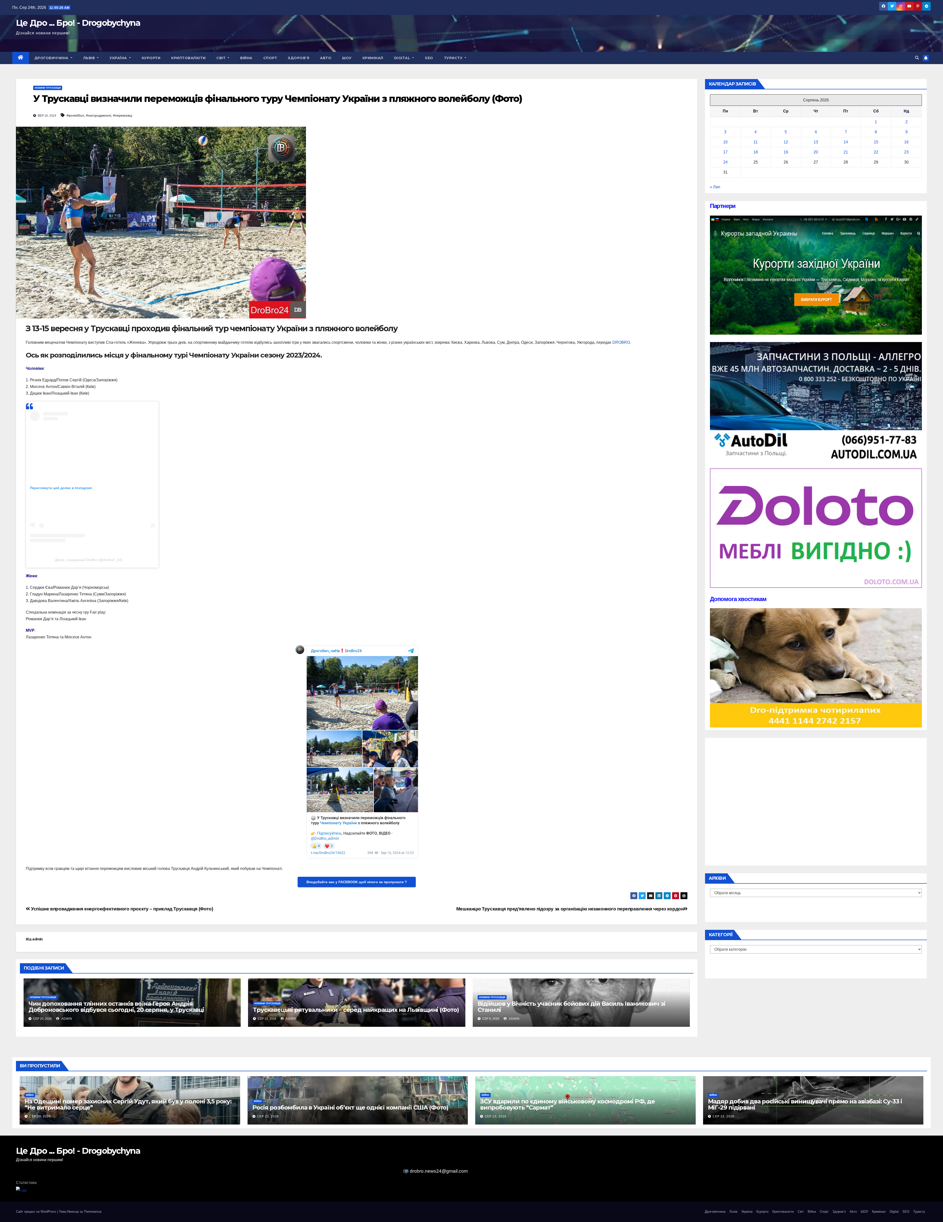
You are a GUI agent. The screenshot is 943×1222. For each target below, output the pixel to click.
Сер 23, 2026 (40, 1116)
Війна (246, 58)
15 (876, 142)
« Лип (715, 187)
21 (846, 152)
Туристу (454, 58)
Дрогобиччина (52, 58)
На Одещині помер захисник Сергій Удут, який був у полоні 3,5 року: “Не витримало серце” (128, 1104)
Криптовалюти (188, 58)
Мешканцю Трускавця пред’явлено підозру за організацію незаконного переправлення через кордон (570, 908)
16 (906, 142)
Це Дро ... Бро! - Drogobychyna (78, 23)
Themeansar (92, 1211)
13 (816, 142)
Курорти (151, 58)
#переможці (122, 115)
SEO (429, 58)
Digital (402, 58)
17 (725, 152)
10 (725, 142)
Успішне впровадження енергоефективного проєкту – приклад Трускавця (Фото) (121, 908)
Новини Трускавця (48, 87)
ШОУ (347, 58)
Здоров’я (298, 58)
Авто (325, 58)
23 (906, 152)
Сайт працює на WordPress (36, 1211)
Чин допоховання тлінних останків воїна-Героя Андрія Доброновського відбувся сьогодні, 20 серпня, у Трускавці (116, 1006)
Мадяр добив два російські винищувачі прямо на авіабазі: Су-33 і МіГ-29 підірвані (805, 1104)
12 (786, 142)
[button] (917, 58)
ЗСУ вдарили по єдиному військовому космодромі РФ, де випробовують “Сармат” (567, 1104)
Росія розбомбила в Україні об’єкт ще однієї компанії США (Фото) (350, 1107)
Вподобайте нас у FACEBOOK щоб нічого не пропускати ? (356, 882)
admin (37, 939)
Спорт (270, 58)
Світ (221, 58)
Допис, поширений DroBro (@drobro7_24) (88, 560)
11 (755, 142)
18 (755, 152)
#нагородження (98, 115)
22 (876, 152)
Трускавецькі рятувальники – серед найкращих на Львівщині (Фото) (356, 1009)
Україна (119, 58)
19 (786, 152)
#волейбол (75, 115)
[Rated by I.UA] (21, 1190)
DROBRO (621, 342)
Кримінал (372, 58)
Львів (89, 58)
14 (846, 142)
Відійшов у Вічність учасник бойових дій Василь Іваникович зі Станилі (571, 1006)
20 (816, 152)
